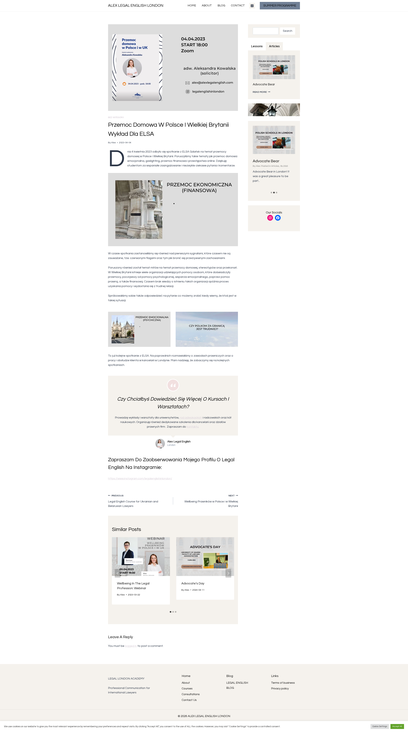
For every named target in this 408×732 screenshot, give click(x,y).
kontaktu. (193, 426)
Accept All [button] (397, 726)
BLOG (221, 5)
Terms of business (283, 682)
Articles (275, 166)
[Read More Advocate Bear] (274, 140)
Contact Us (189, 700)
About (186, 682)
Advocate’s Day (192, 583)
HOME (192, 5)
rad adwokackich (191, 417)
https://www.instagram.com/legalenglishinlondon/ (140, 478)
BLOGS (284, 166)
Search (287, 30)
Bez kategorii (116, 117)
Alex (113, 142)
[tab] (170, 612)
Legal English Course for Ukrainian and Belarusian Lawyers (133, 501)
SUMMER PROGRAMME (279, 5)
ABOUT (207, 5)
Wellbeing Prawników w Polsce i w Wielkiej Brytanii (211, 501)
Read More (261, 92)
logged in (131, 645)
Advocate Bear (264, 84)
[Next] (228, 573)
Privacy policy (280, 688)
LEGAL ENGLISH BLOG (237, 685)
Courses (187, 688)
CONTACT (238, 5)
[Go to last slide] (117, 573)
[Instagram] (252, 6)
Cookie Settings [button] (379, 726)
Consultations (191, 694)
